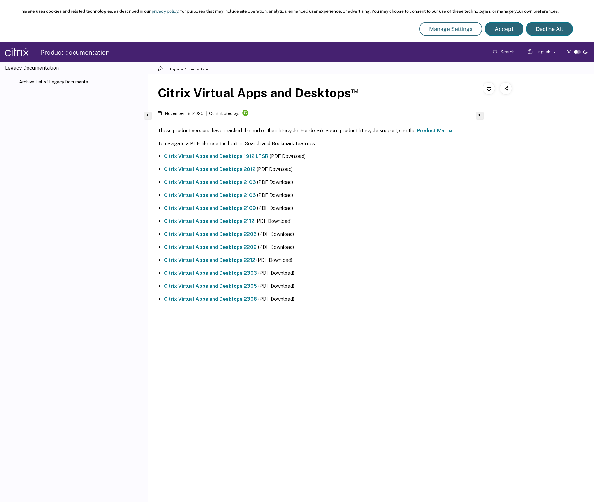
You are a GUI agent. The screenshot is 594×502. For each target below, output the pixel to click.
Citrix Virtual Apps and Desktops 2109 (210, 208)
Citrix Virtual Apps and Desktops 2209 (210, 247)
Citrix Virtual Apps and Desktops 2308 (210, 299)
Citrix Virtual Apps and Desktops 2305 (210, 286)
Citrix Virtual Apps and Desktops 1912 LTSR (216, 156)
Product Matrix (435, 131)
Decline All (549, 29)
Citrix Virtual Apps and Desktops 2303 (210, 273)
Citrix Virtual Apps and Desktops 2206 (210, 234)
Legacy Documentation (191, 69)
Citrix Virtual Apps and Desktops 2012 (210, 169)
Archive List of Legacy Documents (53, 81)
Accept (504, 29)
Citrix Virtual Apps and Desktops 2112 (209, 221)
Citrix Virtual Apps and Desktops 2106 (210, 195)
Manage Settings (450, 29)
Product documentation (75, 52)
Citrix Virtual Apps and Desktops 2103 (210, 182)
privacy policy (165, 11)
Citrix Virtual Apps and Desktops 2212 (209, 260)
